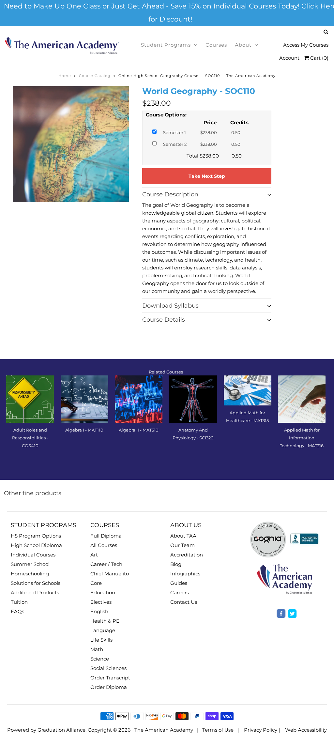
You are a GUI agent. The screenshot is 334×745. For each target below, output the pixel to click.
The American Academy (163, 730)
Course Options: (166, 115)
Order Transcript (110, 678)
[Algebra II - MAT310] (138, 399)
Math (96, 649)
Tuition (19, 602)
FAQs (17, 611)
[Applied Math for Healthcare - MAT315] (247, 390)
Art (94, 555)
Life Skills (101, 640)
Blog (175, 564)
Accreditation (186, 555)
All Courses (103, 545)
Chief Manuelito (109, 573)
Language (102, 630)
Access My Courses (305, 45)
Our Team (182, 545)
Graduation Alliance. (62, 730)
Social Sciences (108, 668)
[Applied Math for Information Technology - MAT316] (302, 399)
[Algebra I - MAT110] (84, 399)
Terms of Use (218, 730)
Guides (178, 583)
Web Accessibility (306, 730)
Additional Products (35, 592)
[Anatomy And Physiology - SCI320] (193, 399)
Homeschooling (30, 573)
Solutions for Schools (35, 583)
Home (64, 75)
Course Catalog (95, 75)
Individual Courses (33, 555)
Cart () (318, 58)
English (99, 611)
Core (96, 583)
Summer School (30, 564)
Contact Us (183, 602)
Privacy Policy (260, 730)
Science (99, 659)
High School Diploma (36, 545)
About (243, 45)
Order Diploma (108, 687)
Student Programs (166, 45)
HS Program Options (36, 536)
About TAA (183, 536)
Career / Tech (106, 564)
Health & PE (104, 621)
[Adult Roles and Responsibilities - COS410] (30, 399)
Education (102, 592)
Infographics (185, 573)
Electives (101, 602)
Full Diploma (106, 536)
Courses (216, 45)
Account (289, 58)
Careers (179, 592)
